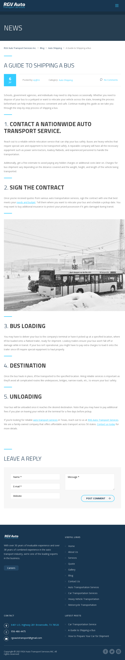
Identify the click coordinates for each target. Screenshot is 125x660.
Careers (11, 567)
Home (71, 546)
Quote (71, 563)
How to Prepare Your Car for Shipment (88, 636)
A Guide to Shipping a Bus (81, 630)
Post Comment (95, 498)
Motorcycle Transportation (82, 604)
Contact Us (74, 581)
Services (72, 557)
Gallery (71, 569)
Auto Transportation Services (83, 587)
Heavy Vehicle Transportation (83, 599)
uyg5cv (36, 79)
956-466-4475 (18, 631)
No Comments (111, 79)
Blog (70, 575)
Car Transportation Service (82, 624)
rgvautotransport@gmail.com (26, 637)
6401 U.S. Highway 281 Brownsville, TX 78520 (35, 624)
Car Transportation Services (82, 593)
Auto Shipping (66, 80)
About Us (73, 551)
